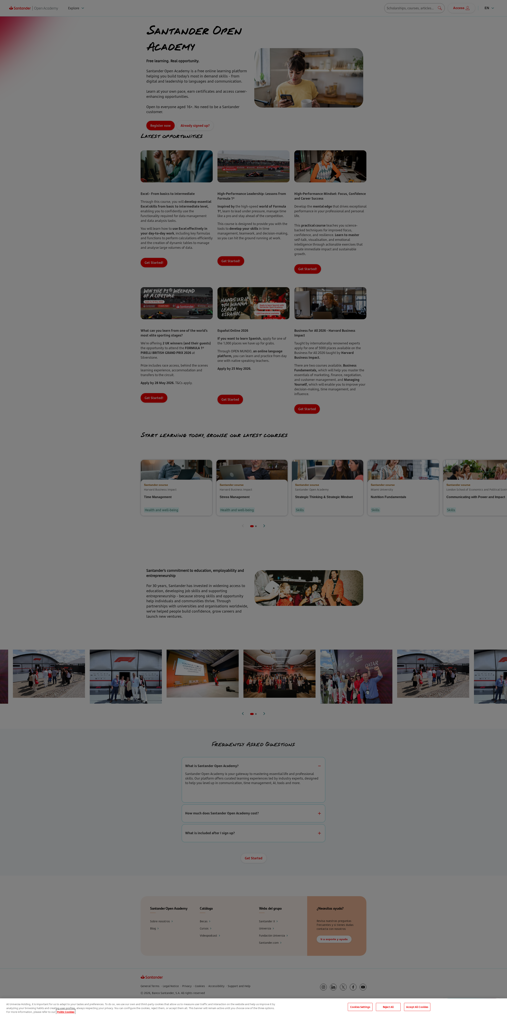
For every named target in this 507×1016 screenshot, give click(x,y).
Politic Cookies (65, 1012)
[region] (253, 1007)
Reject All (388, 1006)
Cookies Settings (360, 1006)
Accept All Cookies (417, 1006)
